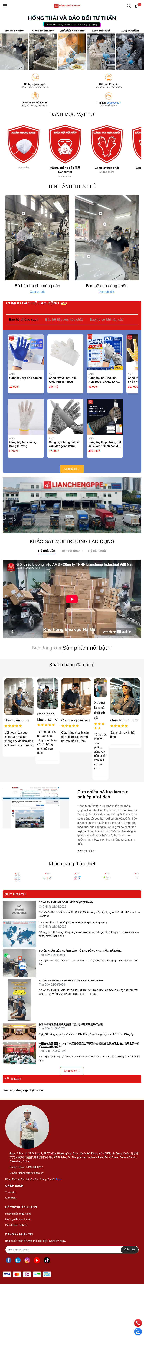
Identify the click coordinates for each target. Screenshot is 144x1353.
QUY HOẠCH (15, 894)
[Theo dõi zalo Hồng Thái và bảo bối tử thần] (18, 1260)
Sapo (58, 1179)
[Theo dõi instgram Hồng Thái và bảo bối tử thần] (27, 1260)
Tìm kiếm (10, 1192)
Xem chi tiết (37, 291)
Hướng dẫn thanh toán (18, 1219)
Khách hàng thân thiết (72, 863)
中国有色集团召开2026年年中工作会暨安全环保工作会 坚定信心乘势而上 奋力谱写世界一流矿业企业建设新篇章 (89, 1045)
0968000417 (114, 102)
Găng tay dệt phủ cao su (25, 377)
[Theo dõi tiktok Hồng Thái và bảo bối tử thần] (47, 1260)
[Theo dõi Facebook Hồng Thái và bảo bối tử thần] (8, 1260)
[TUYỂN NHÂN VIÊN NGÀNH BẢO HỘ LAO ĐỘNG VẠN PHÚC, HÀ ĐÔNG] (19, 963)
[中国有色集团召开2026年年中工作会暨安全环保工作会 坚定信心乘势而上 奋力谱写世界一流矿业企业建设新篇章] (19, 1053)
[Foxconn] (17, 878)
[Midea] (47, 878)
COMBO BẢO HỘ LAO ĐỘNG (32, 303)
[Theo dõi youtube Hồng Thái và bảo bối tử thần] (37, 1260)
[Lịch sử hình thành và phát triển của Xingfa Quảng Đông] (19, 934)
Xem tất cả (70, 468)
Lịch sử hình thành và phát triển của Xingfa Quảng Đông (73, 922)
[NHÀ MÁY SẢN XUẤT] (72, 505)
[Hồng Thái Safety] (72, 40)
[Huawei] (77, 878)
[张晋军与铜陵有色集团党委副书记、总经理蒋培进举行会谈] (19, 1031)
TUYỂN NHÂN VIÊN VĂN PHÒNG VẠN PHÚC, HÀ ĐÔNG (71, 980)
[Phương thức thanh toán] (27, 1274)
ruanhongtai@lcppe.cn (30, 1172)
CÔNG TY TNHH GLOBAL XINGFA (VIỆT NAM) (66, 902)
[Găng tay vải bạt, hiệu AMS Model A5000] (65, 352)
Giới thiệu (10, 1197)
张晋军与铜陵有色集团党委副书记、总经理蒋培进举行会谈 (71, 1024)
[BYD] (107, 878)
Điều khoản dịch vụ (16, 1225)
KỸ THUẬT (13, 1079)
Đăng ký (129, 1249)
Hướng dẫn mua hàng (18, 1213)
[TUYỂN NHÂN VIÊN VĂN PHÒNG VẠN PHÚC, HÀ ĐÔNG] (19, 1000)
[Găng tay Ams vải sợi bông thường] (26, 417)
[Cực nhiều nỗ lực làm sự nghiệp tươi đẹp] (36, 821)
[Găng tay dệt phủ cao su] (26, 352)
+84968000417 (34, 1166)
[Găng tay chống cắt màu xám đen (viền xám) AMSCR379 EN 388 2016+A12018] (65, 417)
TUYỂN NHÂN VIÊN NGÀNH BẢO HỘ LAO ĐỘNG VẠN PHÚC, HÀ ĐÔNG (80, 950)
